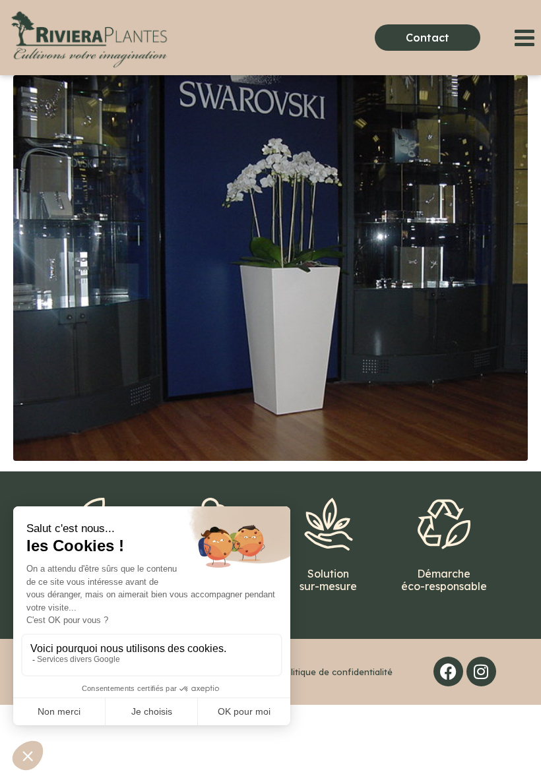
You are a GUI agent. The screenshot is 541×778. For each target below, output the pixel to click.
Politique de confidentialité (336, 672)
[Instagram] (481, 671)
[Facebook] (448, 671)
